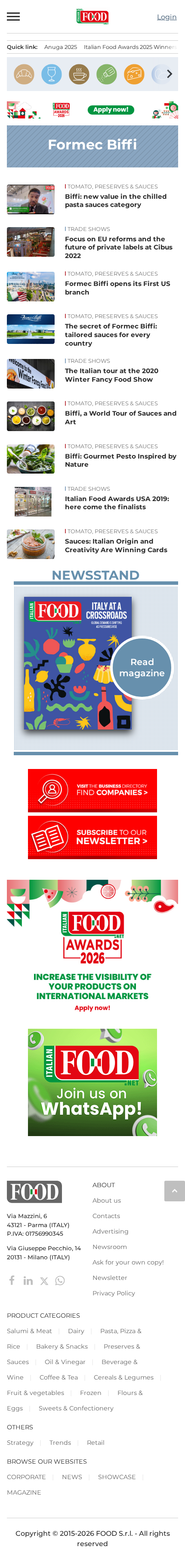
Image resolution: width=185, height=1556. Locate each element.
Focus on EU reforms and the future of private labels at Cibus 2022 (119, 247)
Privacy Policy (113, 1293)
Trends (60, 1443)
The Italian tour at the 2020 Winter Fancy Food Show (111, 375)
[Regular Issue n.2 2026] (96, 663)
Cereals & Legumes (124, 1377)
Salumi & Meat (29, 1331)
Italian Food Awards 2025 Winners (130, 47)
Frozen (91, 1393)
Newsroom (109, 1247)
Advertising (110, 1231)
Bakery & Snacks (62, 1346)
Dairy (76, 1331)
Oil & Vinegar (65, 1362)
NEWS (72, 1477)
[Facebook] (13, 1280)
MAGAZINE (24, 1492)
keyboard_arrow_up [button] (175, 1190)
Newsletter (109, 1278)
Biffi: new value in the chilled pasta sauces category (116, 200)
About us (106, 1200)
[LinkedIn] (29, 1280)
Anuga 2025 (60, 47)
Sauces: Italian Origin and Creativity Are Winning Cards (116, 545)
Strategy (20, 1443)
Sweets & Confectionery (76, 1408)
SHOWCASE (117, 1477)
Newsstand (95, 575)
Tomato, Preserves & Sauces (113, 187)
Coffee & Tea (59, 1377)
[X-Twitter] (45, 1280)
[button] (14, 16)
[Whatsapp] (60, 1280)
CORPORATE (26, 1477)
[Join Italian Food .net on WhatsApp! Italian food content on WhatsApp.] (92, 1134)
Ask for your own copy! (128, 1262)
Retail (96, 1443)
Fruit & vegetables (35, 1393)
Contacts (106, 1216)
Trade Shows (89, 229)
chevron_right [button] (169, 73)
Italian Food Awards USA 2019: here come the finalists (117, 503)
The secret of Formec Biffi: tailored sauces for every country (111, 334)
